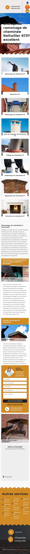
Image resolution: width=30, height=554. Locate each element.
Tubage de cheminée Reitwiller (16, 506)
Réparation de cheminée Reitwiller (25, 501)
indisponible (15, 6)
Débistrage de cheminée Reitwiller (16, 515)
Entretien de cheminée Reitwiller (25, 510)
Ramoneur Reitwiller (6, 500)
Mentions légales (22, 549)
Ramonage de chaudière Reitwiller (6, 507)
